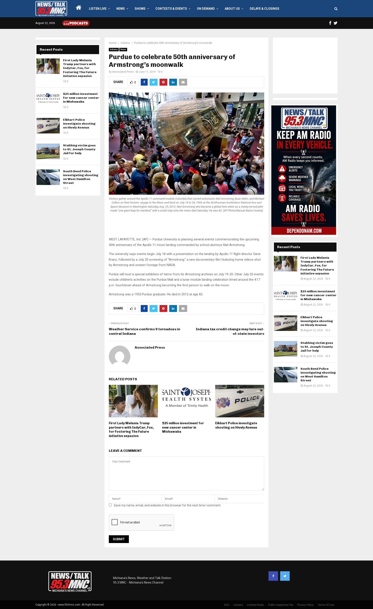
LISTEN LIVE (97, 8)
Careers (238, 604)
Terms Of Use (326, 604)
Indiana (114, 49)
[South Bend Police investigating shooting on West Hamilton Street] (48, 177)
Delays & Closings (264, 8)
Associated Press (123, 71)
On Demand (206, 8)
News (120, 8)
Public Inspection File (280, 604)
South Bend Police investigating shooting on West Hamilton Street (80, 177)
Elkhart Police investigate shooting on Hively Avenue (236, 425)
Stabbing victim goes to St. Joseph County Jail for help (79, 149)
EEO (226, 604)
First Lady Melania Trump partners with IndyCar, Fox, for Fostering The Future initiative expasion (131, 429)
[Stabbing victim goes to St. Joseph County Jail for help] (48, 151)
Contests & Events (171, 8)
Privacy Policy (305, 604)
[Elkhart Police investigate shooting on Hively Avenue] (48, 125)
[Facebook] (273, 576)
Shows (140, 8)
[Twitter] (285, 576)
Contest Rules (255, 604)
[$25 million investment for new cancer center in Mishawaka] (48, 100)
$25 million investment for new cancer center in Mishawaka (183, 427)
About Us (232, 8)
